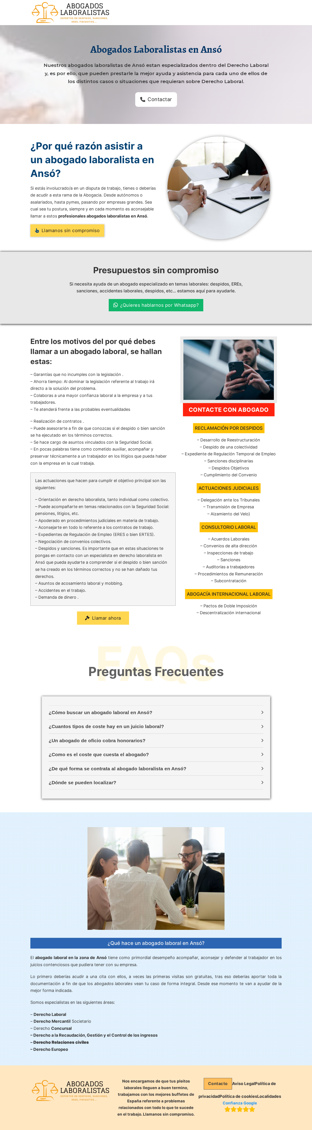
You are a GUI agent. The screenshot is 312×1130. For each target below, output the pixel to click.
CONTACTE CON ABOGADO (229, 409)
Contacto (218, 1083)
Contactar (160, 99)
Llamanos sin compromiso (71, 230)
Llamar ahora (106, 618)
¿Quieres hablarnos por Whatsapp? (159, 305)
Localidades (269, 1096)
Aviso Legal (243, 1083)
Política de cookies (238, 1096)
